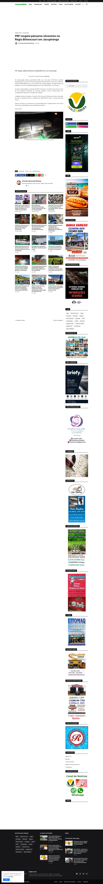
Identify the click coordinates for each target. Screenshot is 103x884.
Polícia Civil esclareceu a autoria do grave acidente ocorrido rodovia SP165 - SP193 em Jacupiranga (21, 268)
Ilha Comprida (69, 318)
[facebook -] (26, 185)
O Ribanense (68, 767)
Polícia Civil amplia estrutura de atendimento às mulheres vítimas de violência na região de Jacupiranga (22, 207)
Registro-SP (69, 326)
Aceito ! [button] (6, 879)
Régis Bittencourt (36, 171)
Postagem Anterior (20, 320)
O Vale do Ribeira (25, 881)
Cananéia (68, 315)
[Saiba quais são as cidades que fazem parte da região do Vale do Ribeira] (69, 843)
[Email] (42, 175)
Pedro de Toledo (80, 323)
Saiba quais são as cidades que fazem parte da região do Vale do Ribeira (80, 843)
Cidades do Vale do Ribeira (63, 1)
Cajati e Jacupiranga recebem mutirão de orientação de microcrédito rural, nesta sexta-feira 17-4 (55, 268)
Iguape (81, 315)
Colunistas (86, 1)
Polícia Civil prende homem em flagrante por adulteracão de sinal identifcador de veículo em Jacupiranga (55, 228)
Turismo (46, 4)
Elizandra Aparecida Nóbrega (31, 181)
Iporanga (77, 318)
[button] (83, 4)
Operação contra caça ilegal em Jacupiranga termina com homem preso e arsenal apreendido (55, 207)
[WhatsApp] (36, 175)
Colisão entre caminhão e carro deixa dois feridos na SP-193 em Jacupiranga (55, 248)
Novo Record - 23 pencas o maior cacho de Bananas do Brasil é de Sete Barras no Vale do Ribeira (81, 851)
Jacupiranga (26, 32)
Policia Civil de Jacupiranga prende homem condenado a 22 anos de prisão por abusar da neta (55, 288)
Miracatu (82, 321)
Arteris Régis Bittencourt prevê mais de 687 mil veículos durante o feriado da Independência (55, 838)
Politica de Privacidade (52, 1)
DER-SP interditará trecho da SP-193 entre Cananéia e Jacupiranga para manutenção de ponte (39, 227)
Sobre (44, 1)
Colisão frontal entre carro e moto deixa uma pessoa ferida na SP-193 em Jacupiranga (22, 227)
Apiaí (67, 313)
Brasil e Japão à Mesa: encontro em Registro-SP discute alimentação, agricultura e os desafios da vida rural (55, 848)
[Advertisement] (51, 19)
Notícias (78, 4)
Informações (38, 4)
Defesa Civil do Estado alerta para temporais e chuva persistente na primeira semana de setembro (54, 858)
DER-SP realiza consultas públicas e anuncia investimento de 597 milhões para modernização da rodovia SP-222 (39, 288)
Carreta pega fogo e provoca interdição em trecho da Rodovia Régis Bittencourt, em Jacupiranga (39, 268)
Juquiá (76, 321)
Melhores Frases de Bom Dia (72, 764)
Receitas (67, 759)
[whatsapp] (71, 126)
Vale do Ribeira (69, 4)
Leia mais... (11, 876)
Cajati (81, 313)
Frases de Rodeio (69, 761)
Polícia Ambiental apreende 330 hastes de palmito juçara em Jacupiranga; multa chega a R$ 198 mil (22, 288)
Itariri (83, 318)
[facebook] (71, 123)
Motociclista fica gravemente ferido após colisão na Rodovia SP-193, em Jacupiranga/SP (39, 207)
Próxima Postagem (57, 320)
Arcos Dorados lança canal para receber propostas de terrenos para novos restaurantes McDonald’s (80, 860)
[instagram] (28, 185)
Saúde (60, 4)
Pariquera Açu (25, 846)
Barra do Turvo (74, 313)
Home (40, 1)
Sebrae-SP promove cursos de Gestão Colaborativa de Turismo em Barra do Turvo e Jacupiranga (22, 248)
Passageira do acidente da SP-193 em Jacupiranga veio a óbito (39, 248)
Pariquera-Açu (69, 323)
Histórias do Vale (74, 1)
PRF (30, 171)
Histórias (54, 4)
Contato (80, 1)
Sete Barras (77, 326)
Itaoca (33, 841)
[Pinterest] (39, 175)
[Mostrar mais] (45, 175)
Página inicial (18, 32)
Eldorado (75, 315)
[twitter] (82, 123)
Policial (26, 171)
